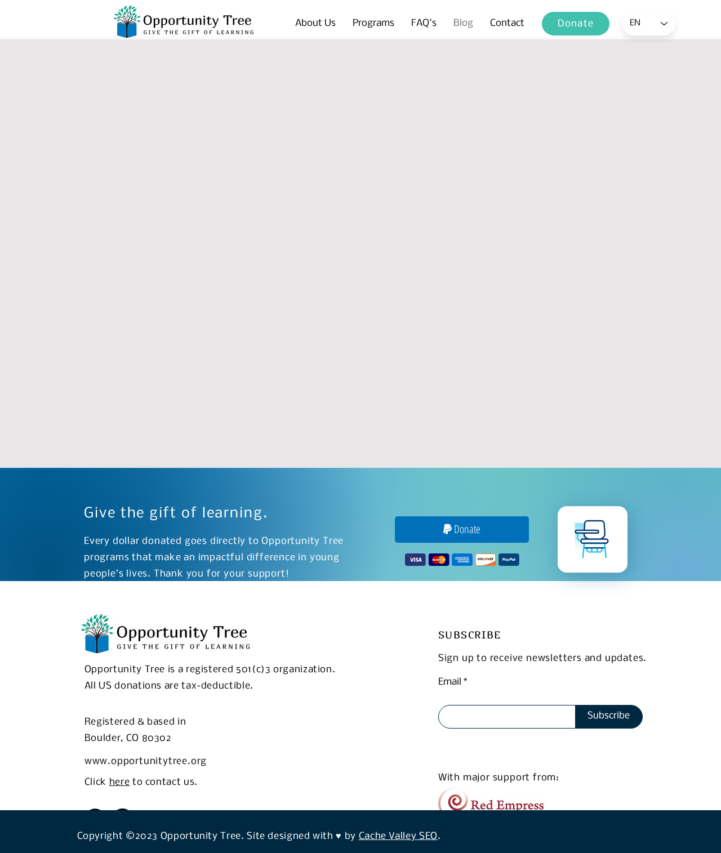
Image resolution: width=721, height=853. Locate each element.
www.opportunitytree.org (145, 761)
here (119, 782)
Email (449, 682)
